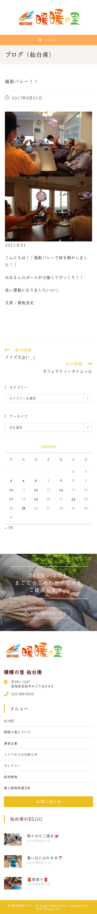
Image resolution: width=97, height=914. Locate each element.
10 (11, 489)
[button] (48, 613)
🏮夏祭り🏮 (37, 879)
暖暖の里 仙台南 (23, 672)
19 (36, 499)
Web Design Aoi (48, 908)
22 (73, 499)
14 (61, 489)
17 (11, 499)
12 (36, 489)
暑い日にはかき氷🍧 (45, 858)
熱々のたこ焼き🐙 (43, 836)
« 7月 (9, 527)
